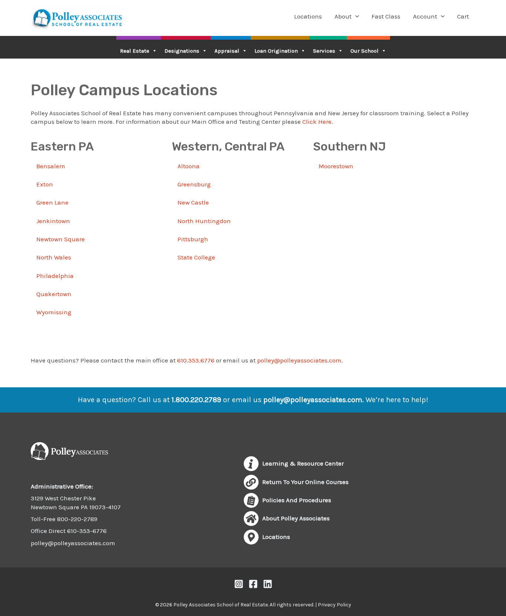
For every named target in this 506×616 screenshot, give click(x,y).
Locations (308, 16)
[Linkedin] (267, 584)
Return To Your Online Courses (305, 482)
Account (425, 16)
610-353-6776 (87, 530)
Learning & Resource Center (303, 463)
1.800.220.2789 (196, 399)
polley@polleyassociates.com (299, 360)
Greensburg (194, 184)
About (343, 16)
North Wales (53, 257)
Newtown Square (60, 239)
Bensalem (50, 166)
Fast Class (386, 16)
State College (196, 257)
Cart (463, 16)
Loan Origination (276, 50)
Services (324, 50)
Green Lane (52, 202)
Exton (44, 184)
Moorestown (336, 166)
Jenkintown (53, 221)
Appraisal (226, 50)
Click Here (317, 121)
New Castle (193, 202)
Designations (181, 50)
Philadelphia (55, 275)
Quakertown (53, 294)
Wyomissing (53, 312)
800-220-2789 (77, 519)
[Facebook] (253, 584)
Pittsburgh (192, 239)
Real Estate (134, 50)
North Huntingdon (204, 221)
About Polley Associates (296, 518)
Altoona (188, 166)
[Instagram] (238, 584)
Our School (364, 50)
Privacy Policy (334, 605)
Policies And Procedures (296, 500)
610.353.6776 (195, 360)
